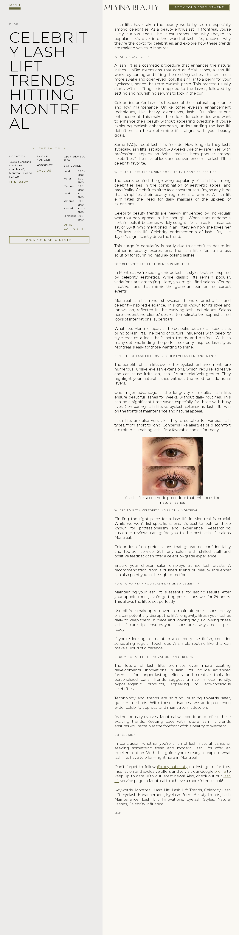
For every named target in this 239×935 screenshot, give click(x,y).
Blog (13, 24)
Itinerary (18, 182)
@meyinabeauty (172, 766)
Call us (44, 170)
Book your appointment (199, 7)
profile (220, 771)
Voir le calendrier (75, 227)
